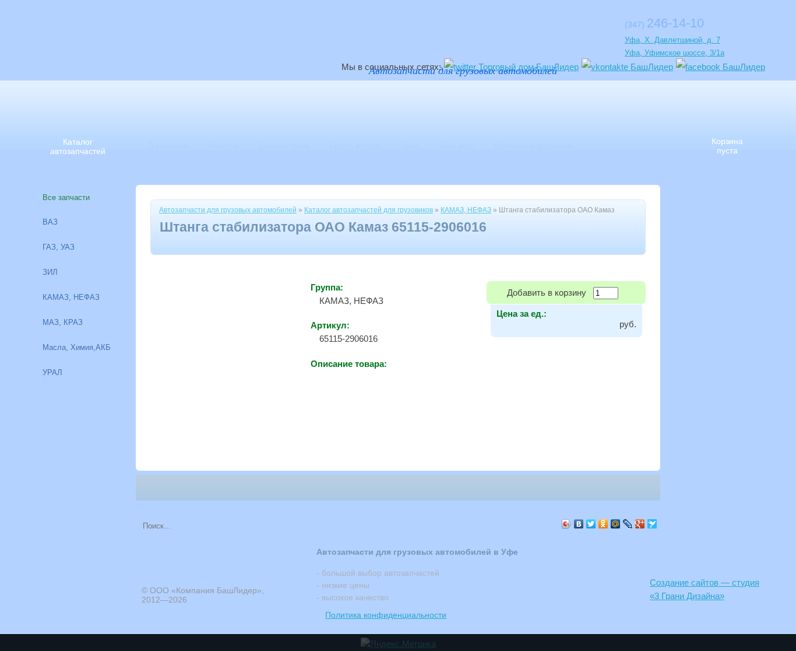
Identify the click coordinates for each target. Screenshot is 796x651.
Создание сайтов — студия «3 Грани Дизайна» (704, 589)
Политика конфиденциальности (385, 615)
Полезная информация (533, 145)
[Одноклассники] (603, 523)
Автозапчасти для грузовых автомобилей (228, 210)
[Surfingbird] (652, 523)
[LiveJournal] (628, 523)
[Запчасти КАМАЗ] (488, 102)
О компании (169, 145)
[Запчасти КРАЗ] (529, 102)
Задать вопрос (355, 145)
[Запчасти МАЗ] (406, 102)
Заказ (410, 145)
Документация (283, 145)
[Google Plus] (640, 523)
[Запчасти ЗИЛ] (570, 102)
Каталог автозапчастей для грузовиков (368, 210)
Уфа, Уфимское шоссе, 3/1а (674, 52)
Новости (223, 145)
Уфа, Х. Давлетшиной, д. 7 (672, 40)
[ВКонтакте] (579, 523)
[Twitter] (591, 523)
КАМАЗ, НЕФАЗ (466, 210)
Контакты (457, 145)
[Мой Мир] (616, 523)
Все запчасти (66, 197)
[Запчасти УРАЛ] (447, 102)
